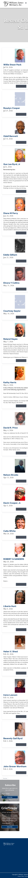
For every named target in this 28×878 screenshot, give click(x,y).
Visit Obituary (21, 86)
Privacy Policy (21, 876)
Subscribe (9, 797)
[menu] (25, 2)
